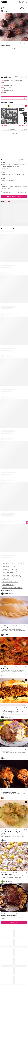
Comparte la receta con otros (14, 196)
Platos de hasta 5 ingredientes (12, 587)
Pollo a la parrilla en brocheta (8, 792)
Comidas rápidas (8, 584)
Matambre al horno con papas (9, 915)
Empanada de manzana (7, 627)
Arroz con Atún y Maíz (6, 874)
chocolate (15, 569)
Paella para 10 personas (7, 669)
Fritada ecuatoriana (6, 751)
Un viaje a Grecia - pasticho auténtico (10, 710)
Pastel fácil (6, 575)
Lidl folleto (4, 125)
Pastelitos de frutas (9, 572)
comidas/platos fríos (9, 566)
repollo (5, 569)
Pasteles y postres (8, 8)
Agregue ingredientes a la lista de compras (15, 98)
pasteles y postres (17, 563)
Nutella (5, 578)
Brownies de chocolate (10, 581)
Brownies (17, 575)
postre (5, 563)
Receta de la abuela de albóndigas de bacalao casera (13, 832)
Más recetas (14, 922)
